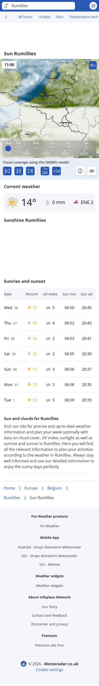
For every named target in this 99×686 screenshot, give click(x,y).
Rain (59, 16)
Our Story (49, 606)
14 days (44, 16)
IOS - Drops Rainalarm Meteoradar (49, 555)
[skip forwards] (30, 171)
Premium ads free (49, 645)
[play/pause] (18, 171)
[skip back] (7, 171)
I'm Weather (49, 526)
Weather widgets (49, 585)
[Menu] (93, 6)
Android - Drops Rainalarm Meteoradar (49, 547)
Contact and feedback (49, 615)
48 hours (25, 16)
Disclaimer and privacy (49, 624)
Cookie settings (49, 669)
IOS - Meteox (49, 564)
